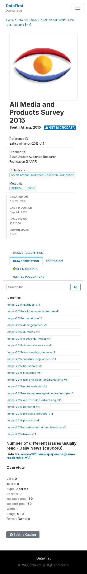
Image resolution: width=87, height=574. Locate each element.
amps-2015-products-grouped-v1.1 (30, 413)
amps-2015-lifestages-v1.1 (24, 372)
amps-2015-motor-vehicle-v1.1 (27, 386)
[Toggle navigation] (78, 8)
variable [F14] (22, 24)
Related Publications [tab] (28, 276)
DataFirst (14, 6)
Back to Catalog (24, 534)
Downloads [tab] (55, 260)
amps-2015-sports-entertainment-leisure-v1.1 (37, 427)
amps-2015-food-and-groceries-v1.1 (31, 352)
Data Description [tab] (26, 261)
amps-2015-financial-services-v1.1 (29, 345)
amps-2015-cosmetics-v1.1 (24, 318)
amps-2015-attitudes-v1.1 (23, 304)
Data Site (23, 20)
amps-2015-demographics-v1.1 (27, 325)
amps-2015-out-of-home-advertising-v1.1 (34, 400)
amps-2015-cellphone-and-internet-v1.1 (33, 311)
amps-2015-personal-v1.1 (23, 406)
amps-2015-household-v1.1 (24, 366)
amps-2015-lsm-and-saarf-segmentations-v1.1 (37, 379)
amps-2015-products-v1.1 (23, 420)
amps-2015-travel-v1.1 (21, 434)
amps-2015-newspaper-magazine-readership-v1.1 (40, 393)
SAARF (35, 20)
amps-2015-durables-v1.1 (23, 332)
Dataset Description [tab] (28, 252)
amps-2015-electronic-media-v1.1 (29, 338)
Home (10, 20)
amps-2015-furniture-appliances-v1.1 (31, 359)
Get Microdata (61, 127)
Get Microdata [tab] (27, 269)
